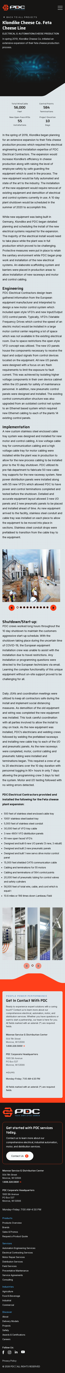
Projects (6, 1325)
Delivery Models (10, 1321)
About (5, 1316)
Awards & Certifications (13, 1334)
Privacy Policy (9, 1360)
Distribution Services (12, 1261)
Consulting (7, 1279)
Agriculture (7, 1291)
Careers (6, 1339)
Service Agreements (12, 1275)
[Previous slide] (12, 607)
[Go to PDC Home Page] (13, 8)
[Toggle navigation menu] (60, 8)
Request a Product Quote (15, 1236)
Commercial (8, 1305)
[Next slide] (53, 607)
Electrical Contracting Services (17, 1252)
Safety (5, 1330)
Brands (5, 1227)
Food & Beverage (11, 1296)
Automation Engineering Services (18, 1248)
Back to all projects (21, 17)
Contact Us (17, 1155)
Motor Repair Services (13, 1257)
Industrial (6, 1300)
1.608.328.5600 (14, 1046)
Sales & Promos (10, 1232)
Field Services (9, 1266)
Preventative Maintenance (15, 1270)
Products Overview (12, 1223)
